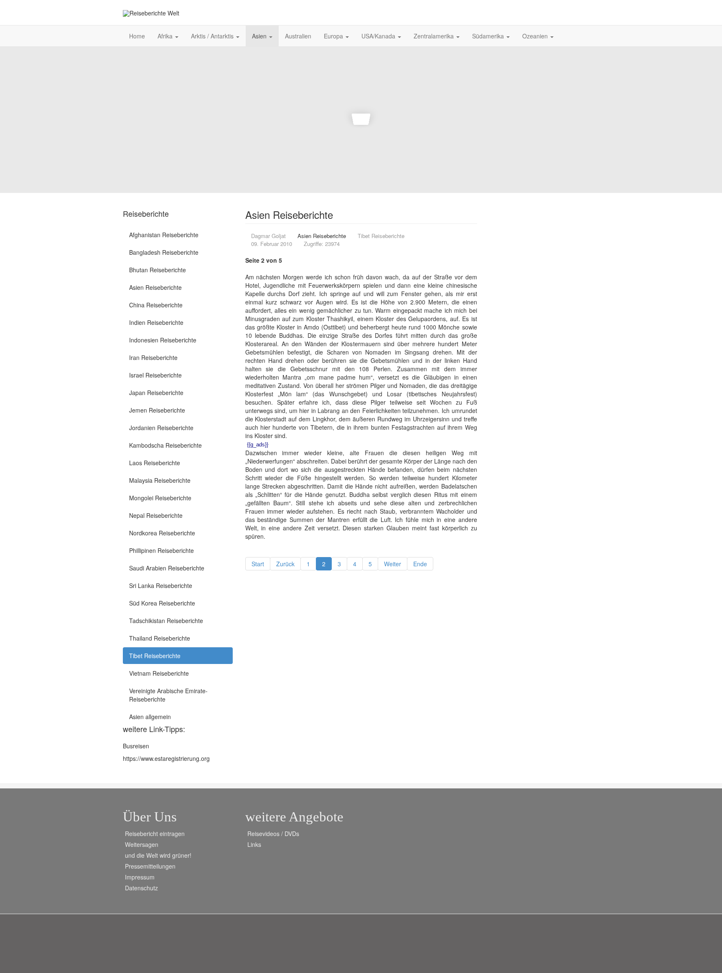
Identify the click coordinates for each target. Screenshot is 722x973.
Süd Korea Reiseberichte (162, 603)
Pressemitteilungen (150, 866)
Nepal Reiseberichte (156, 515)
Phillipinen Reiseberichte (161, 550)
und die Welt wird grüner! (158, 855)
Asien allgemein (150, 716)
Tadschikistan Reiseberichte (166, 620)
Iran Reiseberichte (153, 357)
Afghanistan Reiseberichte (163, 235)
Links (254, 844)
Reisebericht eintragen (155, 833)
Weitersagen (141, 844)
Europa (334, 36)
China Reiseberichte (156, 305)
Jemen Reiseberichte (157, 410)
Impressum (140, 877)
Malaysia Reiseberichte (160, 480)
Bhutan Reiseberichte (157, 270)
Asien (260, 36)
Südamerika (489, 36)
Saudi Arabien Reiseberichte (166, 568)
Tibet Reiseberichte (154, 655)
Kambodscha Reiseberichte (165, 445)
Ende (420, 564)
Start (258, 564)
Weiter (392, 564)
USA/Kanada (379, 36)
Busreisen (136, 746)
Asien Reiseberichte (155, 287)
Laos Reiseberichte (154, 463)
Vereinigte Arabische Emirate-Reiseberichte (168, 695)
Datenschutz (141, 888)
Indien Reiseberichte (156, 322)
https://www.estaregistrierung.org (166, 758)
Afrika (166, 36)
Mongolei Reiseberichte (160, 498)
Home (137, 36)
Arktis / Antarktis (213, 36)
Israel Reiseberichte (155, 375)
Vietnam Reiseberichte (159, 673)
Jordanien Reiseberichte (161, 427)
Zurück (285, 564)
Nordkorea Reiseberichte (162, 533)
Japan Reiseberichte (156, 392)
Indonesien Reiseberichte (162, 340)
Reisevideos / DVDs (273, 833)
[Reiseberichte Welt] (151, 13)
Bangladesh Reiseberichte (163, 252)
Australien (298, 36)
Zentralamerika (434, 36)
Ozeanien (535, 36)
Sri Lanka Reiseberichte (160, 585)
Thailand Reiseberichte (159, 638)
